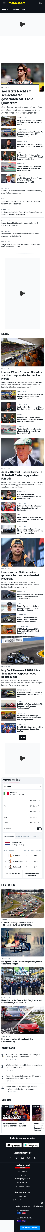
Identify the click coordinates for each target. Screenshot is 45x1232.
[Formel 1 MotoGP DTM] (22, 786)
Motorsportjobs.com (22, 1179)
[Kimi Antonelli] (10, 861)
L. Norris (16, 855)
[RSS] (34, 1158)
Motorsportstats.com (22, 1186)
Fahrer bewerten (13, 873)
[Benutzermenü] (40, 3)
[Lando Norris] (10, 855)
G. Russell (17, 867)
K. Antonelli (17, 861)
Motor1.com (22, 1175)
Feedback (22, 1196)
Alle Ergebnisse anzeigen (32, 874)
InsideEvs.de (22, 1171)
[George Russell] (10, 867)
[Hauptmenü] (4, 3)
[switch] (38, 829)
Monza (13, 792)
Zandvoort (17, 842)
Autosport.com (22, 1182)
